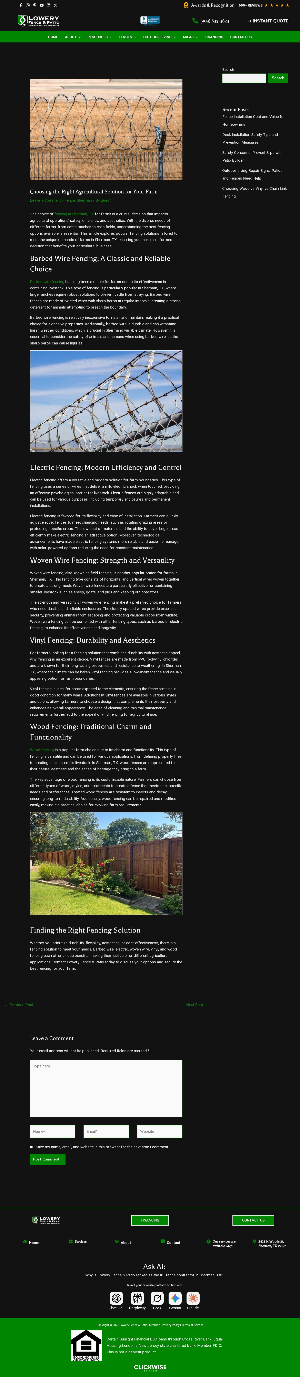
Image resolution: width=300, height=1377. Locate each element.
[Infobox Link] (209, 5)
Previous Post (18, 1004)
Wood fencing (42, 749)
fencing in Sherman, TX (74, 214)
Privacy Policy (171, 1325)
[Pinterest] (34, 5)
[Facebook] (20, 5)
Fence (69, 200)
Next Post (197, 1004)
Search (228, 69)
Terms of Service (192, 1325)
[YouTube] (41, 5)
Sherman (84, 200)
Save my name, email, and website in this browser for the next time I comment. (102, 1147)
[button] (268, 21)
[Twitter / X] (55, 5)
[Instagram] (27, 5)
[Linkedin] (48, 5)
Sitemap (154, 1325)
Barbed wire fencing (47, 281)
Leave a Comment (45, 200)
